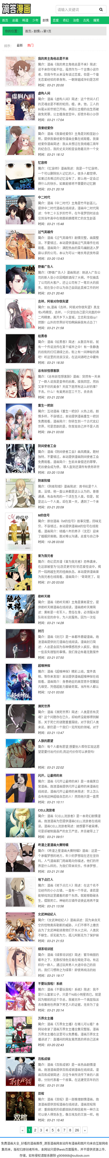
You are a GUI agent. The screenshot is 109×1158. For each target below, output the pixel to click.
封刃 (41, 631)
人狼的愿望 (45, 740)
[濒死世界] (20, 719)
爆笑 (96, 20)
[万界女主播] (20, 1035)
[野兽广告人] (20, 279)
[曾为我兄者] (20, 572)
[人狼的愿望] (20, 753)
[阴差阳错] (20, 493)
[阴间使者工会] (20, 458)
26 (77, 1129)
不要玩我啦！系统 (50, 983)
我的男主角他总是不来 (53, 58)
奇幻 (66, 20)
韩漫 (25, 20)
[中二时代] (20, 210)
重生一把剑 (45, 405)
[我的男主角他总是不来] (20, 71)
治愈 (76, 20)
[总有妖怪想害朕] (20, 383)
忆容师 (42, 162)
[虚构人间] (20, 106)
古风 (86, 20)
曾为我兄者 (45, 555)
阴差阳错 (44, 480)
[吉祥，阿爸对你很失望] (20, 314)
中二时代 (44, 197)
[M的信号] (20, 532)
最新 (20, 45)
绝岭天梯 (44, 596)
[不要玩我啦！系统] (20, 996)
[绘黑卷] (20, 348)
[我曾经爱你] (20, 140)
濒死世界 (44, 706)
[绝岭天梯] (20, 609)
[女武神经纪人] (20, 927)
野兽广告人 (45, 266)
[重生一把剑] (20, 422)
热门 (30, 45)
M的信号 (44, 515)
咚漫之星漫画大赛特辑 (53, 845)
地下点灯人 (45, 879)
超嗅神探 (44, 665)
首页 (5, 20)
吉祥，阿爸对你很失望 (53, 301)
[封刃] (20, 643)
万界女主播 (45, 1018)
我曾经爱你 (45, 128)
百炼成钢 (44, 1058)
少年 (35, 20)
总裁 (15, 20)
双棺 (41, 1093)
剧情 (46, 20)
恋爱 (56, 20)
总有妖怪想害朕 (48, 370)
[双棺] (20, 1106)
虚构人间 (44, 93)
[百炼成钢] (20, 1071)
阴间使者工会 (47, 446)
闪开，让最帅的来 (50, 775)
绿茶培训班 (45, 949)
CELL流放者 (46, 810)
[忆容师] (20, 175)
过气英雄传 (45, 232)
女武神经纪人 (47, 914)
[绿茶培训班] (20, 961)
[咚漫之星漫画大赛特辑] (20, 857)
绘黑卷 (42, 336)
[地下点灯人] (20, 892)
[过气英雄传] (20, 244)
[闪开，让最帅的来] (20, 788)
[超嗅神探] (20, 682)
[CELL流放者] (20, 823)
